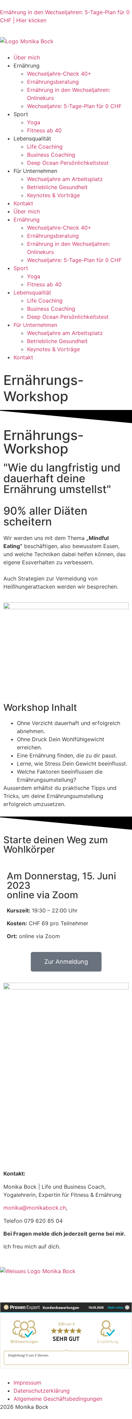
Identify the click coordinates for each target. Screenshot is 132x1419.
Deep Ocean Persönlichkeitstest (68, 162)
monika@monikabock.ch (34, 1207)
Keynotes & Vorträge (53, 195)
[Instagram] (8, 1283)
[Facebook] (45, 1283)
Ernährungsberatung (53, 81)
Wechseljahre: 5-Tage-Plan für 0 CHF (74, 106)
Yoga (33, 122)
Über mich (27, 57)
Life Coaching (45, 146)
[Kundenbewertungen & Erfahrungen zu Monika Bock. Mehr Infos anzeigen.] (66, 1366)
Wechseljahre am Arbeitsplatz (65, 179)
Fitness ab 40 (44, 130)
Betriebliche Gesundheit (57, 187)
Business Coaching (51, 154)
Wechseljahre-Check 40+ (59, 73)
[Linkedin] (27, 1283)
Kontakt (23, 203)
